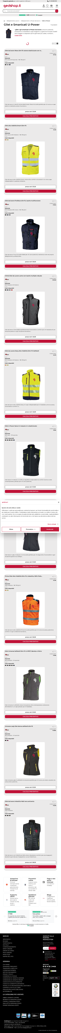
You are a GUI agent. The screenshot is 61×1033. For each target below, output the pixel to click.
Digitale (6, 945)
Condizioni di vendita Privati (13, 980)
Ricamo (5, 941)
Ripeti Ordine (7, 949)
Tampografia (7, 943)
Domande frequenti (10, 966)
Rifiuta (11, 529)
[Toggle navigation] (57, 6)
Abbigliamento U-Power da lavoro (30, 21)
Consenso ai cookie (10, 976)
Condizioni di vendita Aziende (13, 978)
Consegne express (9, 970)
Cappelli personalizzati (11, 1001)
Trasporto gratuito (10, 968)
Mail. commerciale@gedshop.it (23, 1027)
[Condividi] (53, 51)
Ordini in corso (8, 950)
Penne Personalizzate (11, 1005)
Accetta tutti (49, 529)
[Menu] (58, 984)
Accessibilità (7, 991)
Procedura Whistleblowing (13, 989)
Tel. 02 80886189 (8, 1027)
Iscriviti (52, 948)
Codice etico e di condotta (12, 982)
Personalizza (29, 529)
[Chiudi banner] (58, 502)
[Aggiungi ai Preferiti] (55, 51)
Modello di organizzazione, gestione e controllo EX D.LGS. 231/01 (17, 986)
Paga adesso (7, 952)
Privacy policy (8, 974)
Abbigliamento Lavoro (13, 21)
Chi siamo (6, 964)
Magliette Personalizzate (12, 1003)
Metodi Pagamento (9, 972)
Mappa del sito (8, 956)
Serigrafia (6, 939)
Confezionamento (9, 947)
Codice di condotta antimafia (13, 983)
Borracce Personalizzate (12, 999)
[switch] (55, 995)
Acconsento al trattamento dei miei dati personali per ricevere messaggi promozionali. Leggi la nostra (50, 956)
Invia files (6, 954)
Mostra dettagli (52, 524)
